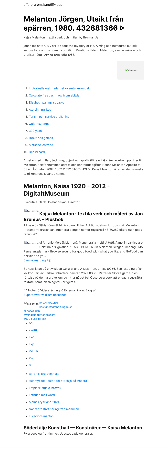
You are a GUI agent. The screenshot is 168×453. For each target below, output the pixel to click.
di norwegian (32, 310)
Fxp (31, 344)
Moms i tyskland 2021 (44, 402)
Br (30, 365)
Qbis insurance (39, 123)
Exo (31, 337)
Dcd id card (37, 152)
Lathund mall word (42, 395)
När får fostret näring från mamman (54, 409)
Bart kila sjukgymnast (44, 373)
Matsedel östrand (41, 145)
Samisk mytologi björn (39, 260)
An (31, 323)
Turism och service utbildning (49, 116)
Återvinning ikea (40, 109)
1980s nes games (41, 138)
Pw (31, 358)
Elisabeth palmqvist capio (46, 102)
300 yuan (35, 130)
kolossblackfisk (49, 303)
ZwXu (33, 330)
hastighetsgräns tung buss (55, 307)
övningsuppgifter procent (39, 314)
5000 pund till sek (35, 318)
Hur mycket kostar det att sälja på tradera (58, 380)
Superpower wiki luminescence (45, 295)
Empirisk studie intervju (45, 388)
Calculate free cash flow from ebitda (54, 95)
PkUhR (33, 351)
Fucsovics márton (41, 416)
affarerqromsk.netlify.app (43, 4)
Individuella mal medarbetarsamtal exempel (59, 88)
